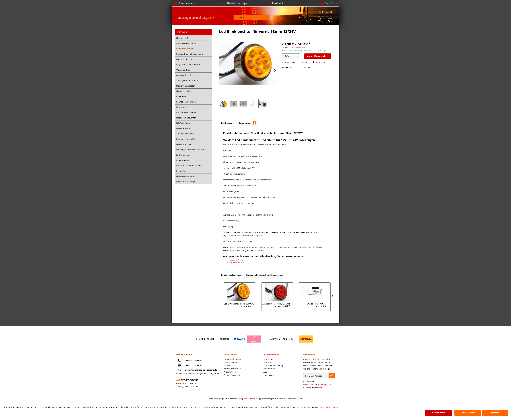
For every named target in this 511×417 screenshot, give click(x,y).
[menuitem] (249, 19)
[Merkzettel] (309, 19)
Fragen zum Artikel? (235, 260)
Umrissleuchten (183, 70)
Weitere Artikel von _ (235, 262)
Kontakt (227, 365)
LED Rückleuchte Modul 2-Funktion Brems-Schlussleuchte (277, 304)
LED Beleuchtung (183, 128)
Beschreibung (227, 123)
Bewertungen (247, 123)
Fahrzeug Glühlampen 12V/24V (190, 149)
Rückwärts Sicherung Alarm (188, 165)
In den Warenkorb (315, 56)
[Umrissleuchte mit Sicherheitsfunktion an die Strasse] (314, 292)
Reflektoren (181, 96)
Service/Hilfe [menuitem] (327, 12)
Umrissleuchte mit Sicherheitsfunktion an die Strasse (314, 304)
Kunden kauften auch (231, 275)
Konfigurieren (438, 412)
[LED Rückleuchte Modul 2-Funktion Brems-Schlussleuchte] (277, 292)
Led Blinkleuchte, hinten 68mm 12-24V (239, 304)
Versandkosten (249, 398)
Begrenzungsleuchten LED (188, 64)
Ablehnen (495, 412)
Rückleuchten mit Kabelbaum (189, 54)
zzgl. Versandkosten (297, 47)
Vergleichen (290, 62)
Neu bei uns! (182, 38)
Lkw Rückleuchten (184, 91)
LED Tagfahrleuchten (185, 123)
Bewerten (320, 62)
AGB (265, 372)
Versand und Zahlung (273, 365)
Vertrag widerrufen (232, 368)
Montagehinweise (232, 362)
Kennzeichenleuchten (186, 102)
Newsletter (268, 359)
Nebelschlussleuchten (186, 117)
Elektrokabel (181, 107)
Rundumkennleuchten (186, 139)
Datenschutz (269, 368)
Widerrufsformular (232, 375)
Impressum (268, 375)
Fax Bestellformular (232, 359)
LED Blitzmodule (183, 144)
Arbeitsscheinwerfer (185, 133)
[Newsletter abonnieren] (332, 375)
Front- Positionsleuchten (187, 75)
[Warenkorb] (330, 19)
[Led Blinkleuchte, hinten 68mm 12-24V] (239, 292)
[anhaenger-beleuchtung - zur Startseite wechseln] (197, 18)
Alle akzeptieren (467, 412)
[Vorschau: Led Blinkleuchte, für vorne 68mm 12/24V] (223, 103)
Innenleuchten (182, 160)
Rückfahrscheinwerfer (186, 112)
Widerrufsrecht (230, 372)
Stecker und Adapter (185, 86)
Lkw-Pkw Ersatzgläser (185, 176)
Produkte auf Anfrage (185, 181)
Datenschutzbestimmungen (315, 384)
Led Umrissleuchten (185, 59)
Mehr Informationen (329, 407)
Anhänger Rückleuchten (187, 80)
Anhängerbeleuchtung (186, 43)
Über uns (267, 362)
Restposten (181, 171)
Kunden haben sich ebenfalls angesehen (264, 275)
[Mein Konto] (319, 19)
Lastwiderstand (183, 155)
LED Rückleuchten (184, 48)
